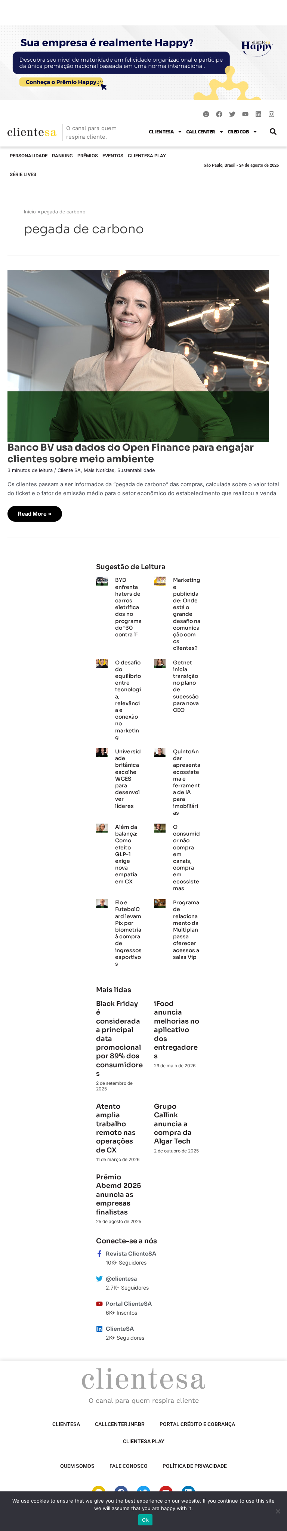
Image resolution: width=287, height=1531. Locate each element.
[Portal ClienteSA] (99, 1303)
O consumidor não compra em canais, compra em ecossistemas (186, 858)
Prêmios (87, 155)
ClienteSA (161, 131)
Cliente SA (69, 470)
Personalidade (28, 155)
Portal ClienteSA (129, 1303)
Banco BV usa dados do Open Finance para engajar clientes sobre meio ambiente (130, 453)
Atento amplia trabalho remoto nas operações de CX (116, 1128)
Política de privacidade (195, 1466)
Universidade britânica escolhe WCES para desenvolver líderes (128, 778)
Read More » (35, 511)
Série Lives (23, 174)
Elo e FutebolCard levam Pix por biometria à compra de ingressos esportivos (128, 933)
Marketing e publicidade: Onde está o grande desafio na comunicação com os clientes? (186, 614)
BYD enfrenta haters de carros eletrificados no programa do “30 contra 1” (128, 607)
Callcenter (200, 131)
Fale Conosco (128, 1466)
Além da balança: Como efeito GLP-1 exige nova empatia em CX (126, 854)
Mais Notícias (99, 470)
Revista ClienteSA (131, 1253)
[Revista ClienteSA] (99, 1253)
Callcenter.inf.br (120, 1424)
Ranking (62, 155)
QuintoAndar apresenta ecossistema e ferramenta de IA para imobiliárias (186, 782)
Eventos (112, 155)
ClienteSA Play (147, 155)
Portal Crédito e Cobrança (197, 1424)
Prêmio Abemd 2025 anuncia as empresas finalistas (118, 1194)
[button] (273, 132)
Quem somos (77, 1466)
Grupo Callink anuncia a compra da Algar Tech (173, 1124)
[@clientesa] (99, 1278)
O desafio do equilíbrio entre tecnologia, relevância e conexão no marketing (128, 700)
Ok (145, 1520)
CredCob (238, 131)
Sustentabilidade (136, 470)
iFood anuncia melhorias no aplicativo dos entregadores (176, 1030)
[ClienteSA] (99, 1328)
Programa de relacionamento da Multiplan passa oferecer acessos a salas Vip (186, 929)
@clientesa (121, 1278)
